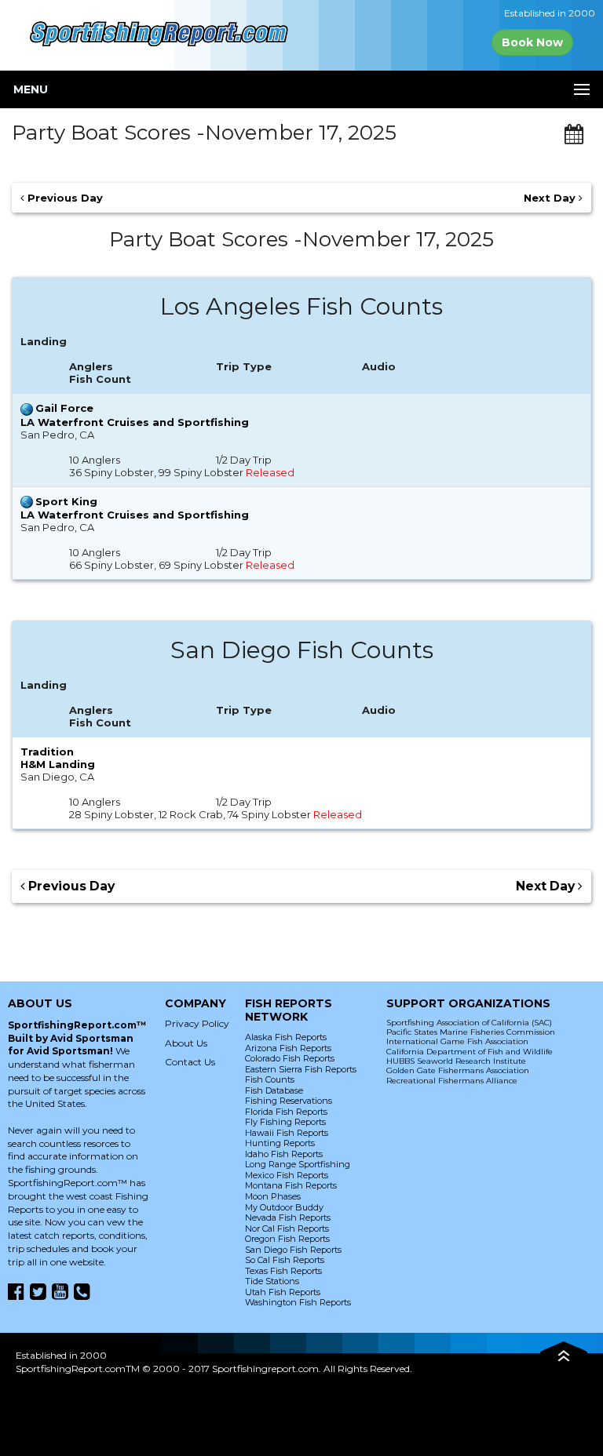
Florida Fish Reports (286, 1111)
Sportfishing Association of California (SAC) (469, 1022)
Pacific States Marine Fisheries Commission (470, 1032)
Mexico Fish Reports (286, 1175)
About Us (186, 1043)
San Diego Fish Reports (293, 1249)
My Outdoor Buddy (284, 1207)
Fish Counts (269, 1079)
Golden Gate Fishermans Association (457, 1070)
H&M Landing (57, 764)
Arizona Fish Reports (288, 1048)
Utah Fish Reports (282, 1292)
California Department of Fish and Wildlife (469, 1051)
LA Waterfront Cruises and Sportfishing (134, 422)
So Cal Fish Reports (284, 1259)
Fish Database (274, 1090)
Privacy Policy (197, 1023)
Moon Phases (273, 1196)
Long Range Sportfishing (297, 1164)
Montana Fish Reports (291, 1185)
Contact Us (190, 1062)
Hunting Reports (280, 1143)
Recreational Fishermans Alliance (451, 1081)
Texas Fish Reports (283, 1270)
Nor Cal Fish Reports (287, 1228)
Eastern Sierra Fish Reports (300, 1069)
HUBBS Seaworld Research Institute (456, 1061)
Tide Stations (272, 1281)
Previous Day (63, 197)
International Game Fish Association (457, 1041)
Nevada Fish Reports (288, 1217)
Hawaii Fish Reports (286, 1132)
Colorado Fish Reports (289, 1058)
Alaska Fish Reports (286, 1037)
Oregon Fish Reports (287, 1238)
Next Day (551, 197)
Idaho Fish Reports (284, 1153)
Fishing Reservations (288, 1100)
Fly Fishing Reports (285, 1121)
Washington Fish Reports (298, 1302)
